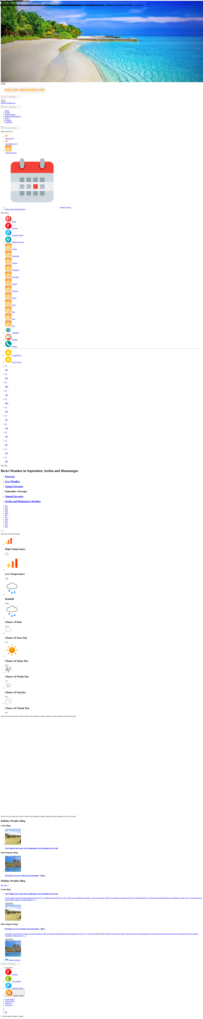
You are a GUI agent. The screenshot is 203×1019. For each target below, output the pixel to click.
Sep (6, 521)
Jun (6, 515)
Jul (6, 517)
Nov (6, 525)
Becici (7, 118)
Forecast (9, 476)
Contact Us (9, 1005)
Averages (8, 120)
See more (4, 885)
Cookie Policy (10, 999)
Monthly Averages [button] (18, 242)
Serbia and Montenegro (13, 116)
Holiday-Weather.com (8, 103)
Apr (6, 511)
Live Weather (12, 481)
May (6, 513)
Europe (7, 113)
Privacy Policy (10, 1001)
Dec (6, 527)
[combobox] (10, 97)
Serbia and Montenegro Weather (23, 501)
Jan (6, 506)
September (8, 122)
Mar (6, 510)
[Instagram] (103, 1013)
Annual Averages (14, 496)
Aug (6, 519)
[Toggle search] (2, 99)
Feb (6, 508)
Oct (6, 523)
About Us (8, 1003)
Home (7, 111)
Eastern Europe (10, 114)
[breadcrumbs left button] (2, 126)
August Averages (14, 486)
